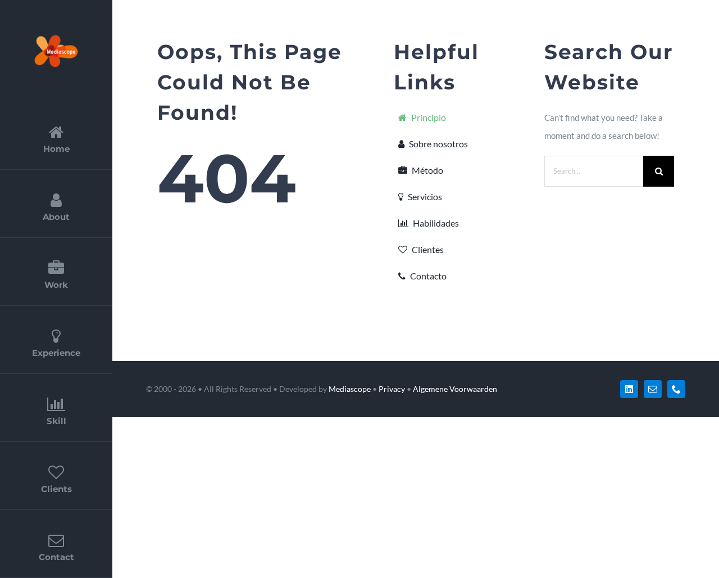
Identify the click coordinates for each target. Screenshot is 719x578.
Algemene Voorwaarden (455, 389)
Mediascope (350, 389)
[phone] (676, 389)
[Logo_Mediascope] (56, 38)
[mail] (653, 389)
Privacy (392, 389)
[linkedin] (629, 389)
